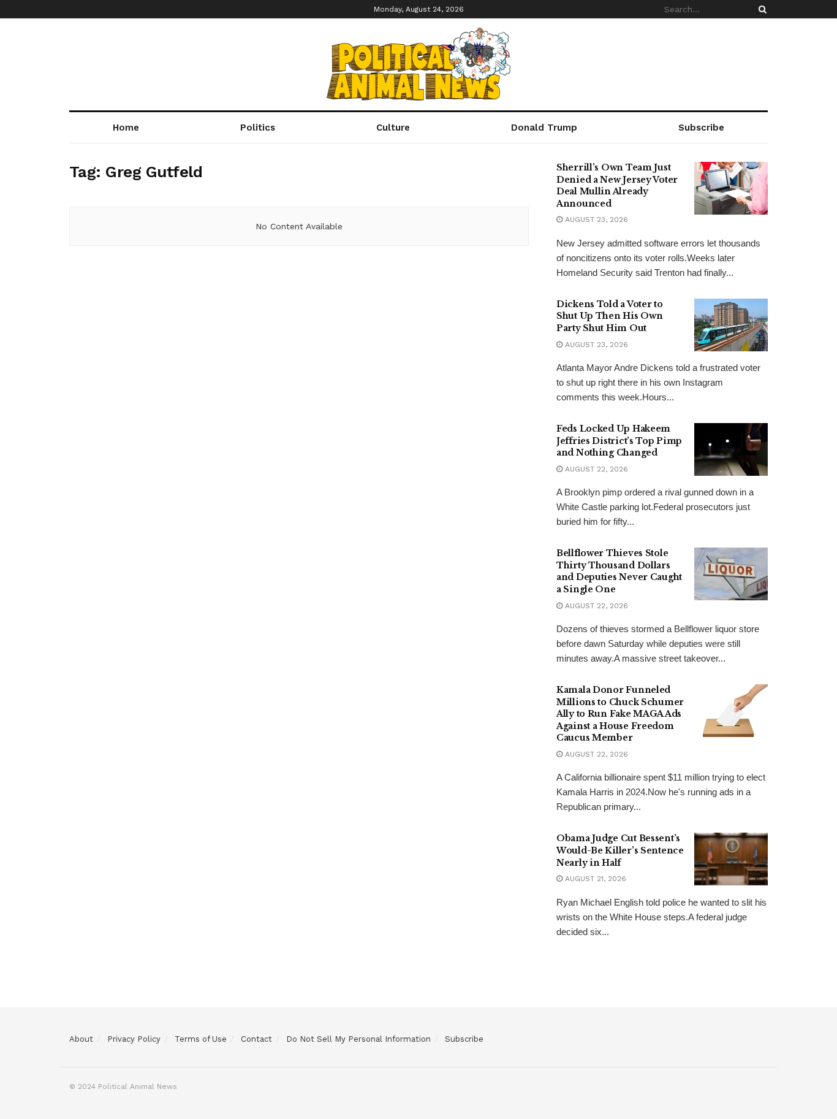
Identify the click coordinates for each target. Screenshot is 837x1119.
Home (126, 127)
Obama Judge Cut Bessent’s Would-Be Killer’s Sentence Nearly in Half (620, 850)
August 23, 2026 (595, 219)
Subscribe (701, 127)
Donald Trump (544, 127)
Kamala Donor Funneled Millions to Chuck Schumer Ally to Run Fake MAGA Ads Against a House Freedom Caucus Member (620, 713)
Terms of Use (201, 1039)
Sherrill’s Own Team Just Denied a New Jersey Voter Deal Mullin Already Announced (617, 185)
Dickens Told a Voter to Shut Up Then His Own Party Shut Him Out (609, 316)
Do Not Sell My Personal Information (358, 1039)
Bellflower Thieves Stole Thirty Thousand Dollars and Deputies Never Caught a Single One (619, 571)
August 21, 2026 (594, 878)
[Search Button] (760, 9)
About (81, 1039)
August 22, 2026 (595, 469)
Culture (393, 127)
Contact (256, 1039)
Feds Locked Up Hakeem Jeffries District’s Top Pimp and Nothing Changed (619, 440)
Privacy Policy (134, 1039)
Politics (257, 127)
